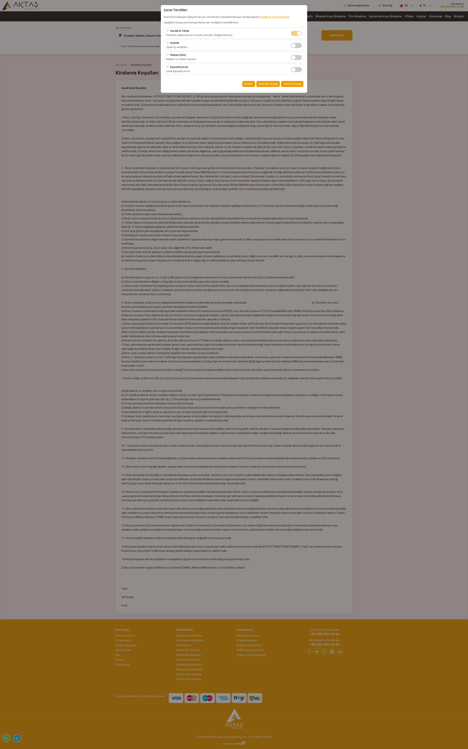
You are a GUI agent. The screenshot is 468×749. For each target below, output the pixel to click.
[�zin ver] (296, 45)
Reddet (248, 83)
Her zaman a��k (296, 33)
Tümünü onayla (292, 83)
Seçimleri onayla (268, 83)
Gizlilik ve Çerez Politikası (275, 17)
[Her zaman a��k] (296, 33)
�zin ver (296, 45)
